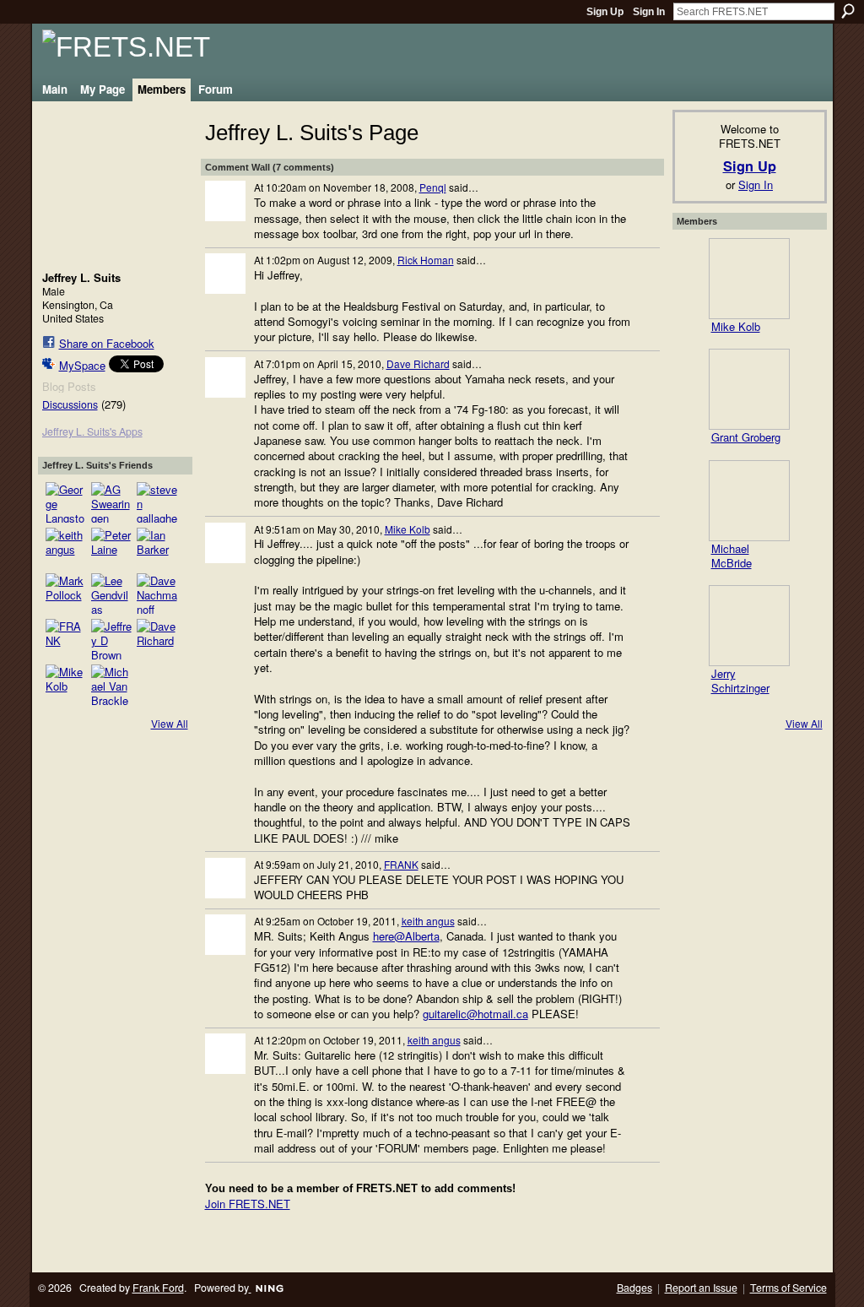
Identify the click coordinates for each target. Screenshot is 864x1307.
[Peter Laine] (111, 548)
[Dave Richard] (157, 639)
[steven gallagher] (157, 502)
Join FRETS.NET (247, 1204)
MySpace (82, 365)
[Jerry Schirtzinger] (749, 625)
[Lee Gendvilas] (111, 593)
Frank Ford (158, 1287)
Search (848, 11)
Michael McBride (731, 555)
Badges (634, 1287)
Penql (432, 187)
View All (169, 723)
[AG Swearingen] (111, 502)
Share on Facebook (106, 343)
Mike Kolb (407, 529)
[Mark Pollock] (66, 593)
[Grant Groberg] (749, 389)
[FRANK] (66, 639)
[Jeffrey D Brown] (111, 639)
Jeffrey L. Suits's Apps (92, 431)
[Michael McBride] (749, 500)
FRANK (401, 864)
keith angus (428, 921)
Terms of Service (788, 1287)
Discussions (70, 404)
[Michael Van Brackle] (111, 684)
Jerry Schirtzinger (740, 680)
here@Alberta (406, 936)
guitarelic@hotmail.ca (475, 1014)
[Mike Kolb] (66, 684)
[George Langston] (66, 502)
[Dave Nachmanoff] (157, 593)
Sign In (649, 12)
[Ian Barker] (157, 548)
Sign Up (605, 12)
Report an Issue (701, 1287)
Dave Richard (418, 363)
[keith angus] (66, 548)
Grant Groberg (745, 437)
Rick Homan (425, 259)
